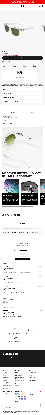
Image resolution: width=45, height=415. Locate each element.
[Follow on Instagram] (9, 407)
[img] (5, 266)
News (16, 372)
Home (4, 9)
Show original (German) (8, 307)
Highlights (12, 112)
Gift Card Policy (32, 380)
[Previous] (9, 2)
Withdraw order (6, 377)
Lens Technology (18, 375)
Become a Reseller (19, 383)
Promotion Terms (32, 372)
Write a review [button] (22, 259)
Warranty (5, 380)
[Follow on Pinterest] (12, 407)
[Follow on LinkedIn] (21, 407)
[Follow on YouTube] (15, 407)
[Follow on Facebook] (3, 407)
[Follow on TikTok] (18, 407)
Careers (17, 385)
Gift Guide (5, 393)
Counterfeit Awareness (7, 385)
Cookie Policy (32, 377)
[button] (16, 250)
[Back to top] (40, 406)
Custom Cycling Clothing (20, 380)
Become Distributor (19, 382)
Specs (32, 112)
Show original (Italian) (8, 294)
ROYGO (7, 9)
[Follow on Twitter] (6, 407)
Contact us (5, 372)
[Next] (35, 2)
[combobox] (35, 392)
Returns (4, 375)
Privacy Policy (32, 375)
